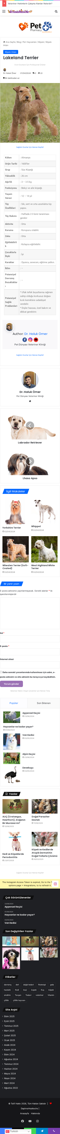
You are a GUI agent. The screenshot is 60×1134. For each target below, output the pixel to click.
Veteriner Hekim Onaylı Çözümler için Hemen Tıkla (30, 691)
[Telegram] (42, 1131)
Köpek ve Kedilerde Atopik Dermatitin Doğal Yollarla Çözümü (44, 853)
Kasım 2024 (10, 1050)
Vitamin (51, 995)
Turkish (13, 1131)
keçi (25, 990)
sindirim (7, 995)
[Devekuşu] (11, 774)
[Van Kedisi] (11, 741)
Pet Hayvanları (29, 42)
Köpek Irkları (10, 52)
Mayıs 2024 (10, 1073)
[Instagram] (30, 340)
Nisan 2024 (10, 1078)
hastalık (7, 990)
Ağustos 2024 (11, 1059)
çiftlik (6, 1000)
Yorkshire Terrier (11, 527)
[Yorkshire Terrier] (15, 511)
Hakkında (35, 1113)
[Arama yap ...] (56, 12)
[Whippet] (44, 510)
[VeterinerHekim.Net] (20, 11)
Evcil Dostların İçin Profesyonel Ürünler (30, 65)
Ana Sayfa (10, 42)
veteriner (39, 995)
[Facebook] (24, 340)
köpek (51, 990)
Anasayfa (24, 1113)
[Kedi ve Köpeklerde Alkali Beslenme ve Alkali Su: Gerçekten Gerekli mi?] (11, 941)
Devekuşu (27, 767)
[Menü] (3, 12)
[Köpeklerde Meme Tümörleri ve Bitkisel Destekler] (11, 958)
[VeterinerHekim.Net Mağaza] (30, 26)
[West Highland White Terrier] (44, 549)
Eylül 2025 (9, 1021)
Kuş (42, 990)
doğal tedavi (28, 984)
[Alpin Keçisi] (11, 758)
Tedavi (28, 995)
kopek (34, 990)
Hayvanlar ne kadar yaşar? (18, 726)
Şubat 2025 (10, 1035)
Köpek (41, 42)
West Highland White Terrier (43, 567)
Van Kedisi (28, 735)
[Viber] (54, 1131)
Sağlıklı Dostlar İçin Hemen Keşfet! (30, 147)
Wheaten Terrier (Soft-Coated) (15, 567)
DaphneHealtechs (30, 1108)
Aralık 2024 (9, 1045)
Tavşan (18, 995)
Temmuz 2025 (11, 1026)
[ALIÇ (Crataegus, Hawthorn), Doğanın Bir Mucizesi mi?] (15, 806)
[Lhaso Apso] (30, 461)
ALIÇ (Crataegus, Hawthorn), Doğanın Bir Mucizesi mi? (13, 820)
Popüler (14, 703)
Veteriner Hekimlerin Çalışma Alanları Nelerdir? (30, 3)
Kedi (17, 990)
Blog (19, 42)
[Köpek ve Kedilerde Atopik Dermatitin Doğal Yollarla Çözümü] (45, 839)
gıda (52, 984)
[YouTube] (36, 340)
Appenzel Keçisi (31, 713)
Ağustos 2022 (11, 1088)
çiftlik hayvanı (19, 1000)
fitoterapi (42, 984)
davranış (7, 984)
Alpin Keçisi (28, 754)
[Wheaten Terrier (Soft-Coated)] (15, 549)
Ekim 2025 (9, 1016)
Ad (2, 633)
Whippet (36, 526)
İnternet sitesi (7, 659)
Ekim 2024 (9, 1054)
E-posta (4, 646)
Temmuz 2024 (11, 1064)
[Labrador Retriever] (30, 425)
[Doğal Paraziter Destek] (45, 806)
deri (17, 984)
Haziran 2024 (11, 1069)
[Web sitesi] (30, 401)
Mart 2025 (9, 1030)
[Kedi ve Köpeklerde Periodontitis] (15, 841)
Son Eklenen (44, 703)
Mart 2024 (9, 1083)
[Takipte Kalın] (55, 883)
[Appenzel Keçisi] (11, 717)
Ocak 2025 (9, 1040)
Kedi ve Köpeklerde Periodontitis (13, 855)
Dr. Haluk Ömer (9, 73)
